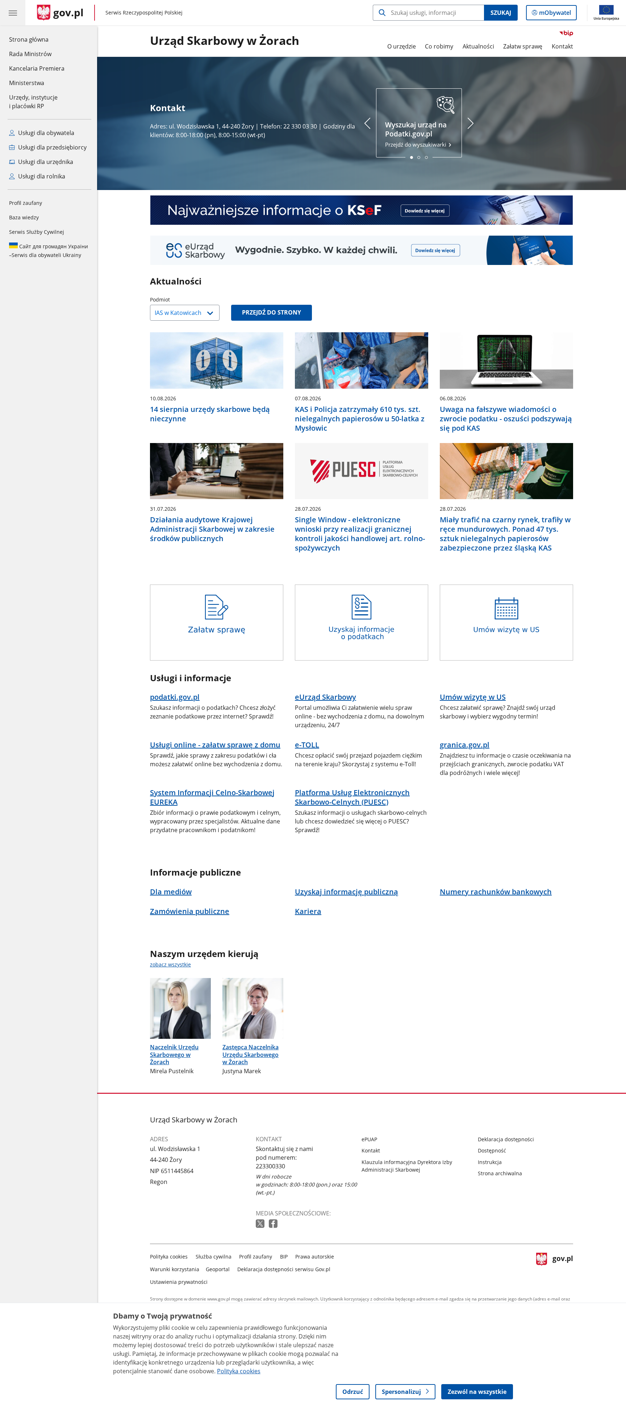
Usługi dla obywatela (45, 133)
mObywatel (555, 14)
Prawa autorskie (314, 1256)
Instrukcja (490, 1162)
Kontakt (562, 46)
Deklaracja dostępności (506, 1139)
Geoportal (218, 1269)
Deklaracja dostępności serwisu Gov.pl (283, 1269)
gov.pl (562, 1268)
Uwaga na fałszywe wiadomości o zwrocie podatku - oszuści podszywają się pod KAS (506, 419)
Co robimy (439, 46)
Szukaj (501, 13)
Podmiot (178, 299)
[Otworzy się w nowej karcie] (261, 1224)
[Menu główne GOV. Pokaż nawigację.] (12, 12)
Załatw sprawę (522, 46)
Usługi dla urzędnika (45, 162)
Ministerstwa (26, 83)
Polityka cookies (169, 1256)
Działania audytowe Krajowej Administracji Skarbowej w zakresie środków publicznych (212, 529)
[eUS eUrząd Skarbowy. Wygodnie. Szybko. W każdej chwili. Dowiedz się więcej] (361, 250)
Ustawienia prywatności (179, 1281)
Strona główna (36, 39)
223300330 (270, 1166)
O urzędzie (401, 46)
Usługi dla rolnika (41, 176)
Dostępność (492, 1150)
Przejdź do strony (271, 312)
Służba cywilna (213, 1256)
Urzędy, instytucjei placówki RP (33, 101)
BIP (284, 1256)
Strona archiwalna (500, 1173)
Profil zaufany (25, 202)
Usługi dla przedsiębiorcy (52, 147)
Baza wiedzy (24, 217)
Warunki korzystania (174, 1269)
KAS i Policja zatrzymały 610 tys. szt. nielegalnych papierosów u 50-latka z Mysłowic (360, 419)
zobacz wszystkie (170, 964)
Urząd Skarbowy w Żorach (224, 41)
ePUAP (369, 1139)
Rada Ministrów (30, 54)
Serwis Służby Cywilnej (36, 231)
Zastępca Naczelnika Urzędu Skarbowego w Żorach (250, 1054)
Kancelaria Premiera (36, 68)
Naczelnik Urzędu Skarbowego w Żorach (174, 1054)
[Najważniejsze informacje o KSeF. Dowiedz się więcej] (361, 210)
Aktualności (478, 46)
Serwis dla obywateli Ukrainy (48, 250)
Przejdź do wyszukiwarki (416, 134)
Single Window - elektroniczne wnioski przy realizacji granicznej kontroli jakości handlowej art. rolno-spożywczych (360, 534)
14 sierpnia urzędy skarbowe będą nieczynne (210, 414)
